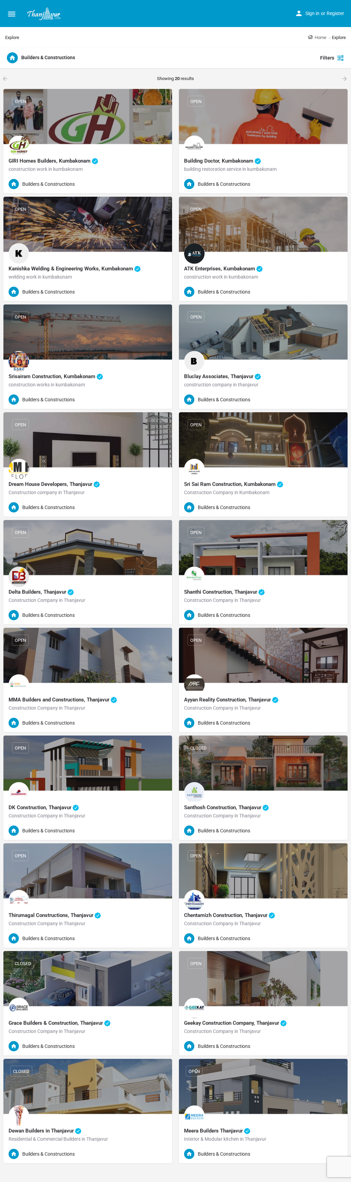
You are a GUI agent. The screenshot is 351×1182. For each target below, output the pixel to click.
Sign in (312, 13)
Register (335, 13)
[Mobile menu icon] (11, 14)
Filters (327, 58)
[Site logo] (45, 13)
